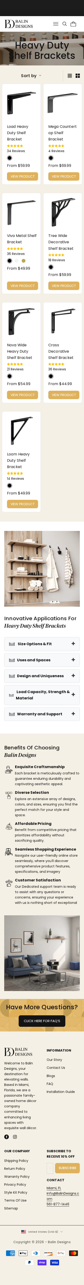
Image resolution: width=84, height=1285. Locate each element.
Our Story (54, 1059)
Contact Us (56, 1067)
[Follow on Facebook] (6, 1137)
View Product (22, 176)
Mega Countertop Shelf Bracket (62, 133)
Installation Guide (61, 1091)
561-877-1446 (58, 1204)
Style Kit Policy (15, 1192)
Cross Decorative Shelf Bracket (61, 351)
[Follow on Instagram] (15, 1137)
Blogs (51, 1076)
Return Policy (14, 1168)
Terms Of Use (15, 1200)
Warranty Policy (17, 1176)
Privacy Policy (15, 1184)
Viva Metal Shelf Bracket (22, 239)
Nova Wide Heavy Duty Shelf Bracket (19, 351)
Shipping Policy (16, 1160)
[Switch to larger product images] (70, 76)
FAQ (50, 1083)
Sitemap (11, 1208)
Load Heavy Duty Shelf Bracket (17, 133)
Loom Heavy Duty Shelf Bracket (18, 460)
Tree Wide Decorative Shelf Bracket (61, 242)
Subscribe (67, 1168)
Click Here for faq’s (42, 1020)
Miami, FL (54, 1188)
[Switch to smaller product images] (78, 76)
